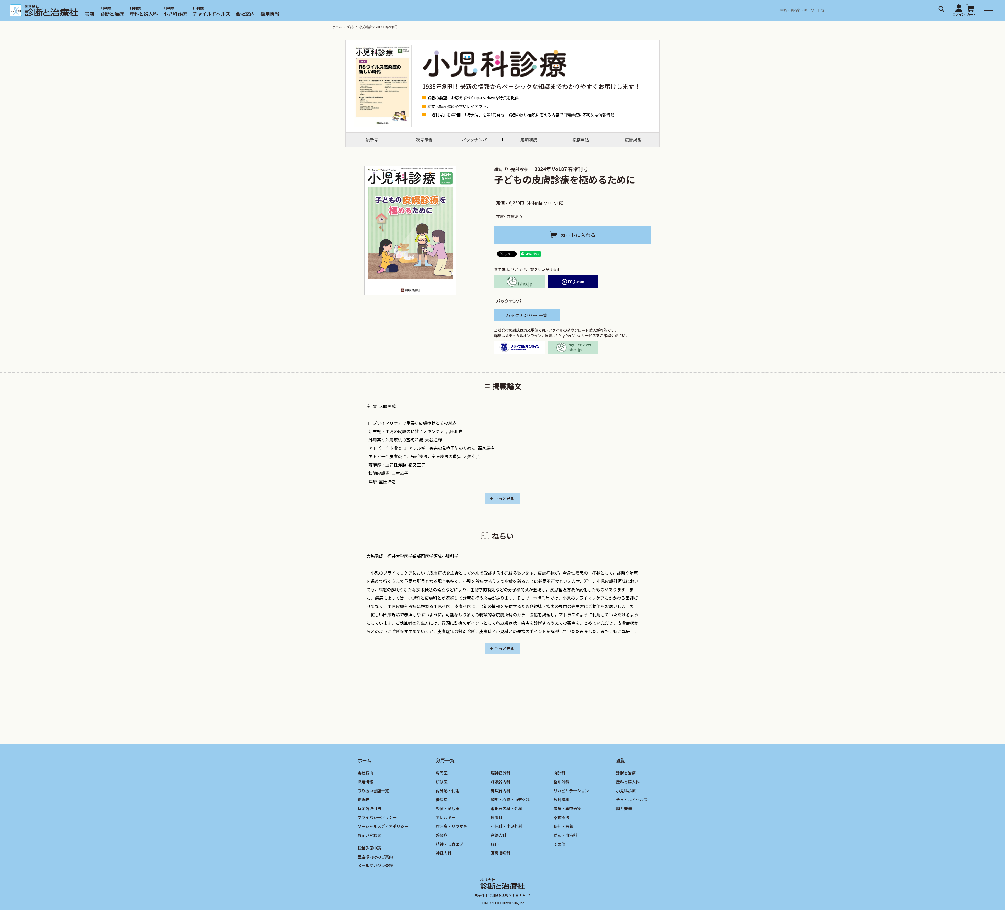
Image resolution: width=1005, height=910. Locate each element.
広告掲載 (633, 139)
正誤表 (363, 799)
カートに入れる (578, 234)
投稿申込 (580, 139)
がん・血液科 (565, 835)
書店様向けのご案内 (375, 856)
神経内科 (443, 852)
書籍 (89, 13)
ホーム (337, 27)
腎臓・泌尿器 (447, 808)
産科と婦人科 (144, 13)
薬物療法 (561, 817)
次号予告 (424, 139)
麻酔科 (559, 773)
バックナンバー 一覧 (527, 315)
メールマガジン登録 (375, 865)
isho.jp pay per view (573, 347)
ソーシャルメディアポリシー (383, 826)
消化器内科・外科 (506, 808)
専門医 (442, 773)
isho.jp (519, 281)
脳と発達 (624, 808)
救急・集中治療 (567, 808)
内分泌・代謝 (447, 790)
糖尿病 (442, 799)
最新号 (372, 139)
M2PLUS (573, 281)
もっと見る (504, 498)
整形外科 (561, 781)
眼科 (495, 843)
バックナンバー (476, 139)
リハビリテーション (571, 790)
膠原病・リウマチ (451, 826)
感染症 (442, 835)
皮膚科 (496, 817)
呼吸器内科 (500, 781)
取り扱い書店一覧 (373, 790)
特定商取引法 (369, 808)
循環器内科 (500, 790)
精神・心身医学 (449, 843)
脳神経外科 (500, 773)
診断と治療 (112, 13)
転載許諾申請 (369, 847)
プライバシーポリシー (377, 817)
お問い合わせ (369, 835)
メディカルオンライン (519, 347)
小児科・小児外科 (506, 826)
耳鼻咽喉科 (500, 852)
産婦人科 (498, 835)
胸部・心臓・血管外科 (510, 799)
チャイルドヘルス (211, 13)
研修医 (442, 781)
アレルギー (445, 817)
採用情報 (269, 13)
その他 (559, 843)
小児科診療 (175, 13)
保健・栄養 (563, 826)
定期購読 (528, 139)
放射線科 (561, 799)
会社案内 (245, 13)
